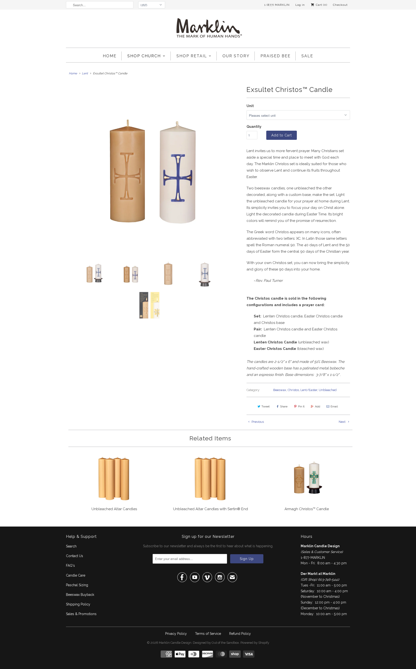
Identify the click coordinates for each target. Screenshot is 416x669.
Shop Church (144, 56)
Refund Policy (240, 634)
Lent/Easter (308, 390)
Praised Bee (275, 56)
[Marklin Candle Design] (208, 30)
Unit (250, 106)
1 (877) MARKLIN (277, 4)
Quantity (254, 127)
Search (71, 546)
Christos (293, 390)
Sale (307, 56)
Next (342, 422)
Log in (300, 4)
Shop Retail (191, 56)
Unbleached (328, 390)
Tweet (265, 406)
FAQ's (70, 565)
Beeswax (279, 390)
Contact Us (74, 556)
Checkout (340, 4)
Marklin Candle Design (175, 642)
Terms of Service (208, 634)
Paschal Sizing (77, 585)
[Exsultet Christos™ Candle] (154, 168)
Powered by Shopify (254, 642)
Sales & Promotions (81, 614)
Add (317, 406)
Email (334, 406)
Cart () (321, 4)
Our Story (236, 56)
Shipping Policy (78, 604)
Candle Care (75, 575)
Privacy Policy (176, 634)
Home (110, 56)
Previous (257, 422)
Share (283, 406)
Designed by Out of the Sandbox (216, 642)
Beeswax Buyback (80, 595)
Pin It (301, 406)
